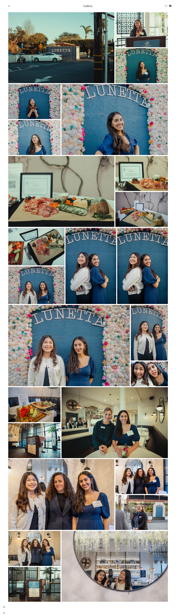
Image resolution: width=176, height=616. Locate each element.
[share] (4, 607)
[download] (4, 612)
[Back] (10, 6)
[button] (88, 6)
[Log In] (168, 6)
